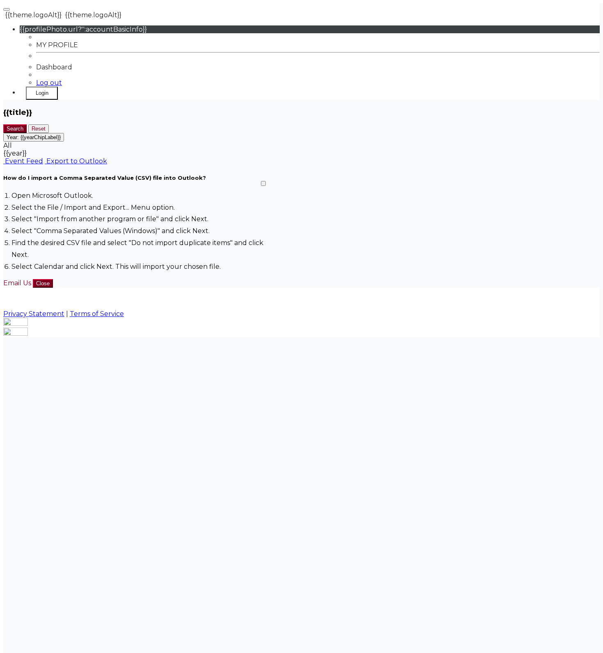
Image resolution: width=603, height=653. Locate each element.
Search (15, 129)
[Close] (263, 183)
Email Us (17, 283)
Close (43, 283)
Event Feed (23, 161)
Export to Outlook (76, 161)
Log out (49, 83)
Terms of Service (97, 314)
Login (42, 93)
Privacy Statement (33, 314)
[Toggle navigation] (6, 9)
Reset (39, 129)
